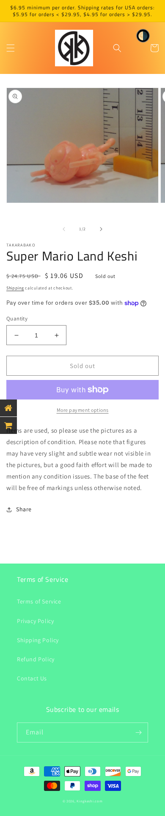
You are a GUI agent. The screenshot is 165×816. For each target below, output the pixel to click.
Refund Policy (36, 659)
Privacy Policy (35, 621)
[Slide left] (64, 229)
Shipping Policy (38, 640)
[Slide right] (101, 229)
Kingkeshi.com (89, 801)
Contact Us (32, 678)
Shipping (15, 288)
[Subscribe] (138, 732)
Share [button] (24, 509)
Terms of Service (39, 601)
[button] (10, 48)
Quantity (17, 318)
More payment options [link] (83, 410)
